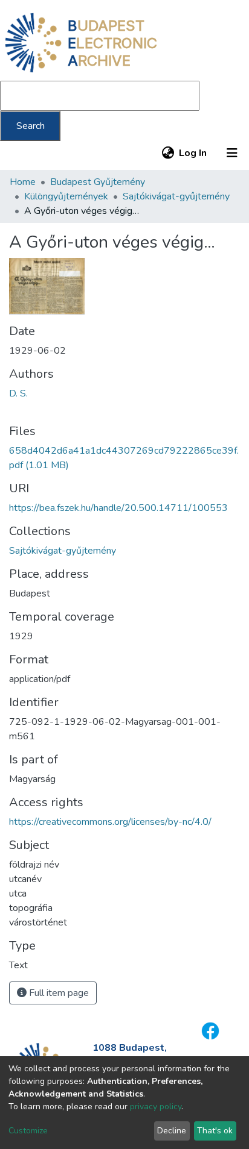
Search (30, 126)
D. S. (18, 393)
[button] (167, 153)
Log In (193, 153)
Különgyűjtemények (66, 196)
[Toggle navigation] (232, 153)
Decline (171, 1130)
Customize (28, 1130)
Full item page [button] (58, 993)
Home (23, 182)
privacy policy (155, 1106)
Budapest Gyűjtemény (97, 182)
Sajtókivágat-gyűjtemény (176, 196)
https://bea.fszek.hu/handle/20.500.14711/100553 (118, 508)
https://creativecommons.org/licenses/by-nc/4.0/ (110, 821)
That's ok (215, 1130)
